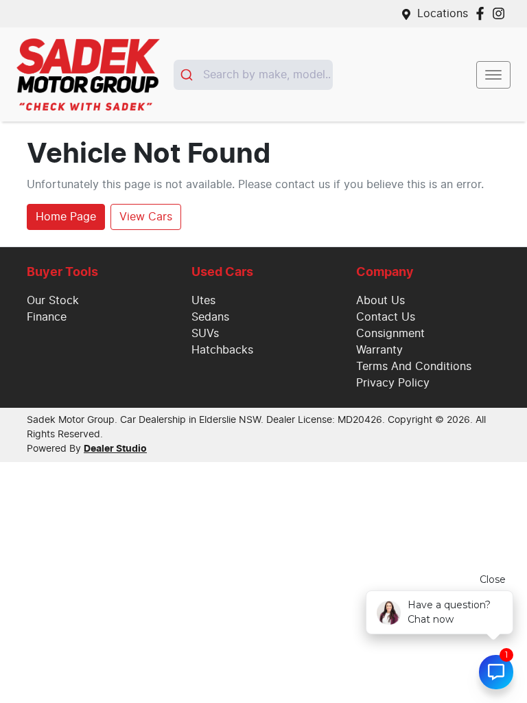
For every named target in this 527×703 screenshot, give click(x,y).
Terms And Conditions (413, 366)
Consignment (390, 333)
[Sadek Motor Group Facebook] (482, 13)
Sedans (210, 317)
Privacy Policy (393, 383)
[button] (493, 75)
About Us (380, 300)
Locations (442, 13)
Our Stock (53, 300)
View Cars (145, 216)
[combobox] (253, 75)
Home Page (66, 216)
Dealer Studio (115, 449)
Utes (203, 300)
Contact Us (385, 317)
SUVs (205, 333)
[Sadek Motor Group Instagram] (501, 13)
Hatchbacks (222, 350)
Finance (47, 317)
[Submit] (188, 75)
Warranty (379, 350)
